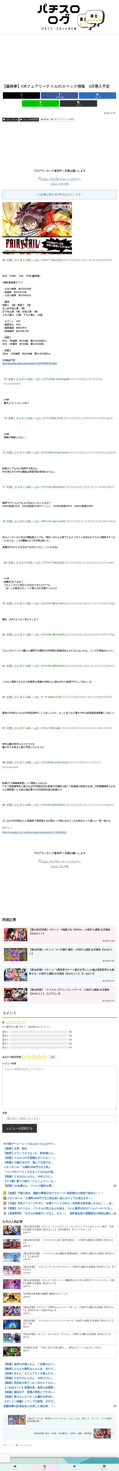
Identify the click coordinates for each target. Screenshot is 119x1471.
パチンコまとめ (12, 119)
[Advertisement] (59, 60)
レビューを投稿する (20, 1128)
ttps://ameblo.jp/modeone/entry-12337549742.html (29, 363)
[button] (78, 103)
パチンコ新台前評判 (30, 119)
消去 (53, 1057)
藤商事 (46, 119)
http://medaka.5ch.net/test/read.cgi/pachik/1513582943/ (34, 832)
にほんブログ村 (59, 183)
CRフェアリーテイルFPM (63, 119)
